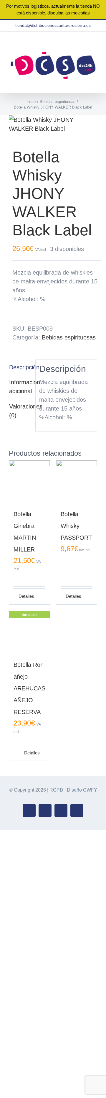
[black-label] (53, 124)
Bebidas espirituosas (69, 337)
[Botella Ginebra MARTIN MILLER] (29, 480)
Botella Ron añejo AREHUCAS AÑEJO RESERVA (29, 688)
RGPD (56, 789)
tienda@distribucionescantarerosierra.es (53, 25)
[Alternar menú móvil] (94, 84)
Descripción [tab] (20, 367)
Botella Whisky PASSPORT (76, 526)
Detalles (24, 596)
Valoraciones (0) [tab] (20, 410)
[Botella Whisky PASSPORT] (76, 480)
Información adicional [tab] (20, 386)
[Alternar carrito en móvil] (84, 84)
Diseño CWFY (82, 789)
